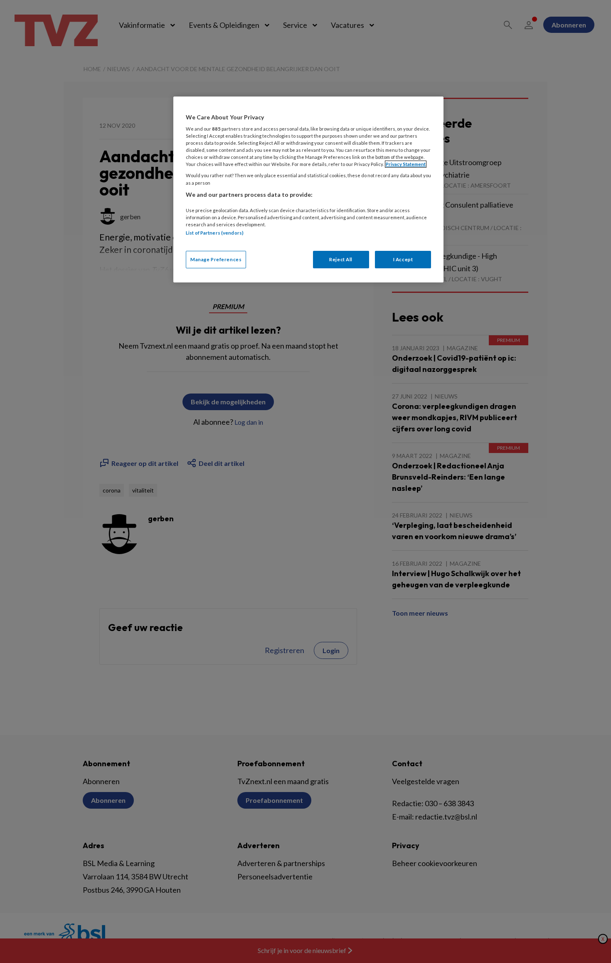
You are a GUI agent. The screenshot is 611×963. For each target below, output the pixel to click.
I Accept (403, 259)
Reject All (340, 259)
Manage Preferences (215, 259)
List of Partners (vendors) (215, 232)
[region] (308, 189)
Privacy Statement (406, 164)
